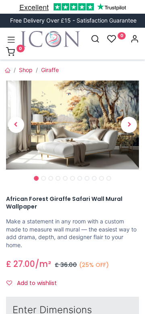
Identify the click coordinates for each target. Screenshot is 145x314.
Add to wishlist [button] (36, 283)
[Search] (95, 39)
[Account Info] (134, 39)
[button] (16, 125)
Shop (26, 69)
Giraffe (50, 69)
